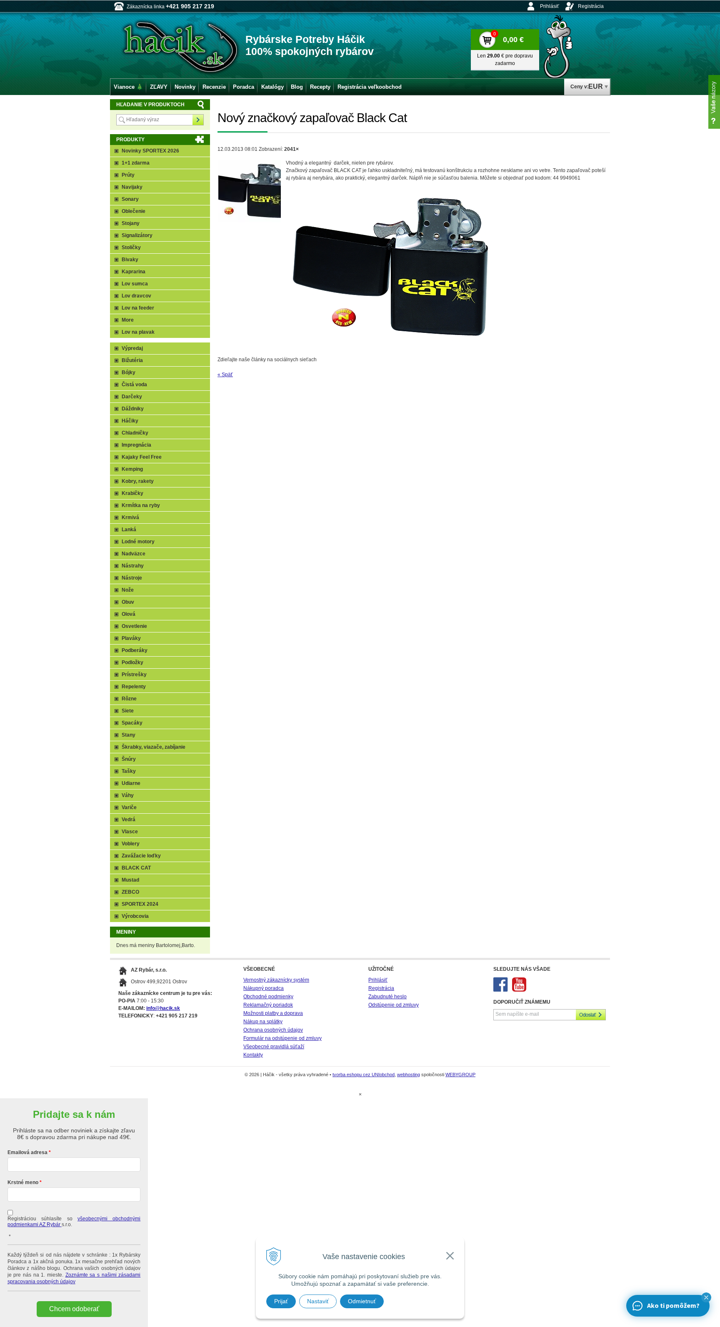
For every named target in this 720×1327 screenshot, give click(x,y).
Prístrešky (134, 674)
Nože (128, 590)
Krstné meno (23, 1182)
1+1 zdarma (136, 163)
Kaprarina (133, 272)
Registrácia (591, 6)
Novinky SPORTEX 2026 (150, 151)
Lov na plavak (138, 332)
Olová (128, 614)
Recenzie (214, 87)
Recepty (320, 87)
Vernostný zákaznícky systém (276, 980)
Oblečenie (133, 211)
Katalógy (272, 87)
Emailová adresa (28, 1152)
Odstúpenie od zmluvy (393, 1005)
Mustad (130, 880)
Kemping (132, 469)
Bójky (128, 372)
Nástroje (132, 578)
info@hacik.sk (163, 1008)
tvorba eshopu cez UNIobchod (363, 1074)
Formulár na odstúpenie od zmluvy (282, 1038)
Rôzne (129, 699)
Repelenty (134, 687)
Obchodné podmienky (268, 997)
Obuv (128, 602)
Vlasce (130, 832)
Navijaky (132, 187)
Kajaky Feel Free (142, 457)
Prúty (128, 175)
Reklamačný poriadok (268, 1005)
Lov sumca (135, 284)
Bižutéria (132, 360)
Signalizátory (137, 235)
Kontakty (253, 1055)
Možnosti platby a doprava (273, 1013)
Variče (129, 807)
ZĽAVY (159, 87)
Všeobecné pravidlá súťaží (273, 1047)
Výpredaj (132, 348)
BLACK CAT (136, 868)
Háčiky (130, 421)
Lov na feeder (138, 308)
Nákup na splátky (262, 1022)
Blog (297, 87)
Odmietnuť (362, 1301)
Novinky (185, 87)
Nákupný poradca (263, 988)
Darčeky (132, 397)
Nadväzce (133, 554)
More (128, 320)
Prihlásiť (549, 6)
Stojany (131, 223)
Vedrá (128, 819)
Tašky (129, 771)
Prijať (281, 1301)
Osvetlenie (134, 626)
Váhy (128, 795)
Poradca (243, 87)
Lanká (129, 529)
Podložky (132, 662)
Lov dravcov (136, 296)
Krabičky (132, 493)
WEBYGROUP (460, 1074)
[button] (706, 1297)
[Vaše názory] (714, 102)
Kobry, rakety (138, 481)
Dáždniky (133, 409)
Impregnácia (136, 445)
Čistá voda (134, 384)
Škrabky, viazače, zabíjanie (153, 747)
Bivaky (130, 259)
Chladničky (135, 433)
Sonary (130, 199)
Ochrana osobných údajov (273, 1030)
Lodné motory (138, 542)
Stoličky (131, 247)
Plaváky (131, 638)
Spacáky (132, 723)
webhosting (408, 1074)
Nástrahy (133, 566)
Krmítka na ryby (141, 505)
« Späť (225, 374)
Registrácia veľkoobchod (370, 87)
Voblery (131, 844)
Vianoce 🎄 (128, 87)
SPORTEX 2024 (140, 904)
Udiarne (131, 783)
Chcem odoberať (74, 1308)
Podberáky (135, 650)
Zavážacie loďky (141, 856)
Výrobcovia (135, 916)
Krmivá (130, 517)
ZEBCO (130, 892)
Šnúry (129, 759)
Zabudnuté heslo (387, 997)
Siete (128, 711)
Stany (128, 735)
